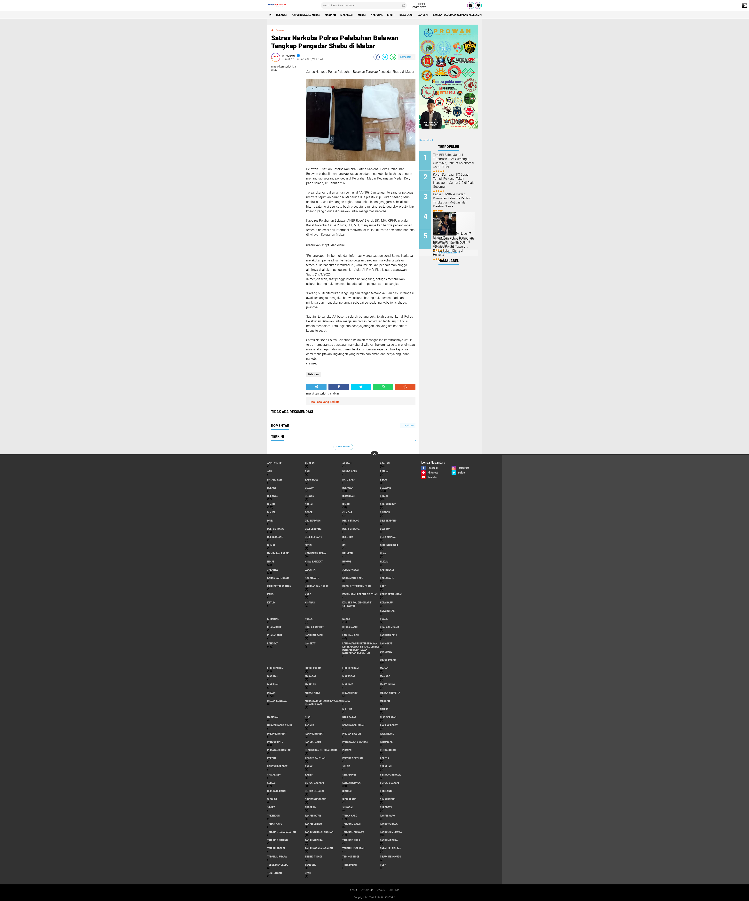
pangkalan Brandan (355, 741)
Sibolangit (387, 791)
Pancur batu (313, 741)
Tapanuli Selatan (353, 848)
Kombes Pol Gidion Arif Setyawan (357, 604)
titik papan (349, 864)
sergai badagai (314, 782)
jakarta (272, 569)
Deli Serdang (388, 520)
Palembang (387, 733)
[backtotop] (374, 455)
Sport (391, 14)
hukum (346, 561)
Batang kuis (274, 479)
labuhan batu (314, 635)
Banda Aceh (349, 471)
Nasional (377, 14)
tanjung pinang (277, 840)
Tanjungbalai (276, 848)
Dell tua (347, 536)
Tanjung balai (389, 823)
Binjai (271, 504)
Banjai (384, 471)
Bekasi (384, 479)
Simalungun (388, 799)
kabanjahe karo (352, 577)
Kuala (346, 618)
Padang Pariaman (353, 725)
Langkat (310, 643)
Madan (384, 668)
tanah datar (313, 815)
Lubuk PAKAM (350, 668)
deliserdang (275, 536)
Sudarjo (310, 807)
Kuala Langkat (314, 627)
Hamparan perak (315, 553)
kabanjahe (312, 577)
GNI (344, 545)
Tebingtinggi (350, 856)
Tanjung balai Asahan (319, 831)
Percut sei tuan (352, 758)
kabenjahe (387, 577)
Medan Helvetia (390, 692)
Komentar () (407, 56)
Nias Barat (349, 717)
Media (346, 700)
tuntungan (274, 872)
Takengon (273, 815)
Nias (308, 717)
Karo (270, 594)
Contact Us (366, 890)
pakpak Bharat (351, 733)
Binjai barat (388, 504)
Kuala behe (274, 627)
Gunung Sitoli (389, 545)
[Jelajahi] (744, 5)
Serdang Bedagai (390, 774)
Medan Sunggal (277, 700)
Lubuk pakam (313, 668)
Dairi (270, 520)
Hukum (384, 561)
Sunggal (347, 807)
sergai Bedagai (351, 782)
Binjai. (271, 512)
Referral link (426, 140)
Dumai (271, 545)
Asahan (385, 463)
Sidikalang (349, 799)
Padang (309, 725)
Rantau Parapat (277, 766)
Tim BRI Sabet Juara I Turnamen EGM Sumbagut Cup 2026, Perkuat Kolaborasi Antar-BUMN (453, 161)
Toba (383, 864)
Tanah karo (387, 815)
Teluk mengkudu (277, 864)
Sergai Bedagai (389, 782)
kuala (308, 618)
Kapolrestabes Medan (306, 14)
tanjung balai (351, 823)
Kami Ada (393, 890)
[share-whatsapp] (393, 57)
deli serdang (350, 520)
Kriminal (273, 618)
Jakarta (310, 569)
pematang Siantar (279, 750)
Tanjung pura (351, 840)
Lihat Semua (343, 446)
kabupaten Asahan (279, 586)
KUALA (384, 618)
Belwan (309, 496)
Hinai (270, 561)
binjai (384, 496)
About (353, 890)
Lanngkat (386, 643)
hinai (383, 553)
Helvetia (347, 553)
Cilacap (347, 512)
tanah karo (349, 815)
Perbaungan (388, 750)
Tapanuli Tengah (390, 848)
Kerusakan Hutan (391, 594)
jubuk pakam (350, 569)
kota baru (386, 602)
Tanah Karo (274, 823)
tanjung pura (314, 840)
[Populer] (478, 5)
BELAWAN (281, 14)
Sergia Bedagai (314, 791)
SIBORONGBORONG (315, 799)
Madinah (330, 14)
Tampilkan (407, 425)
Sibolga (272, 799)
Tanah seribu (313, 823)
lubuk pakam (388, 659)
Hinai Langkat (314, 561)
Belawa (309, 487)
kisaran (310, 602)
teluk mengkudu (390, 856)
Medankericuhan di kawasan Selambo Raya (323, 702)
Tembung (310, 864)
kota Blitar (387, 610)
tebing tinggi (313, 856)
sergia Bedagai (276, 791)
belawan (347, 487)
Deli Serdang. (351, 528)
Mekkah (385, 700)
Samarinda (274, 774)
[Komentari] (405, 387)
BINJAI (346, 504)
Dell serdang (313, 536)
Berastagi (348, 496)
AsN (269, 471)
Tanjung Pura (389, 840)
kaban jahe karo (278, 577)
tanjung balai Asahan (281, 831)
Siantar (347, 791)
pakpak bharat (314, 733)
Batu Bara (348, 479)
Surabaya (386, 807)
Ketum (271, 602)
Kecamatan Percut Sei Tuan (360, 594)
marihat (347, 684)
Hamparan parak (278, 553)
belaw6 (271, 487)
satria (309, 774)
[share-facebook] (377, 57)
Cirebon (385, 512)
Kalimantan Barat (316, 586)
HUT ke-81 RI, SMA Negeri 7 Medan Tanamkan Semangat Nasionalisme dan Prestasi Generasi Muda (453, 240)
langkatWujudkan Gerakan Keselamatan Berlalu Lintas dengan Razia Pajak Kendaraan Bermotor (360, 648)
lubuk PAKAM (275, 668)
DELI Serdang (275, 528)
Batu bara (311, 479)
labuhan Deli (350, 635)
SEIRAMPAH (349, 774)
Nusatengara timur (280, 725)
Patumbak (386, 741)
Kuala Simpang (389, 627)
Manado (385, 676)
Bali (307, 471)
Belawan (281, 30)
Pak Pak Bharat (277, 733)
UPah (308, 872)
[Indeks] (471, 5)
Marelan (310, 684)
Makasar (310, 676)
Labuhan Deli (388, 635)
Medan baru (350, 692)
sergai (271, 782)
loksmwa (386, 651)
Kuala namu (350, 627)
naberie (385, 709)
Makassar (346, 14)
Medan (362, 14)
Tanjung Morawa (391, 831)
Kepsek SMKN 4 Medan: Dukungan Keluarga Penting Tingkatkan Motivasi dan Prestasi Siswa (452, 200)
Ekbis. (308, 545)
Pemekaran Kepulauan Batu (322, 750)
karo (383, 586)
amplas (310, 463)
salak (308, 766)
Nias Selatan (388, 717)
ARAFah (346, 463)
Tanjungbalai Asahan (319, 848)
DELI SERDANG (313, 528)
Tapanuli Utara (277, 856)
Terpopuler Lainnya (448, 252)
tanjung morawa (353, 831)
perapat (347, 750)
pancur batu (275, 741)
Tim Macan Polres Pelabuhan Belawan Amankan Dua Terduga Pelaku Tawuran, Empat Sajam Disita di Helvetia (453, 247)
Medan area (312, 692)
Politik (384, 758)
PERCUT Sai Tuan (315, 758)
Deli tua (385, 528)
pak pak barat (389, 725)
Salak (346, 766)
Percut (271, 758)
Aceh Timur (274, 463)
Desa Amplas (388, 536)
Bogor (309, 512)
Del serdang (313, 520)
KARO (308, 594)
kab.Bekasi (406, 14)
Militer (347, 709)
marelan (273, 684)
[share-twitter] (385, 57)
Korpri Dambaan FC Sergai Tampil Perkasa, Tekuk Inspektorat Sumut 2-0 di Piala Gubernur (454, 180)
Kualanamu (274, 635)
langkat (423, 14)
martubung (387, 684)
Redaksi (380, 890)
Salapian (386, 766)
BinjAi (309, 504)
